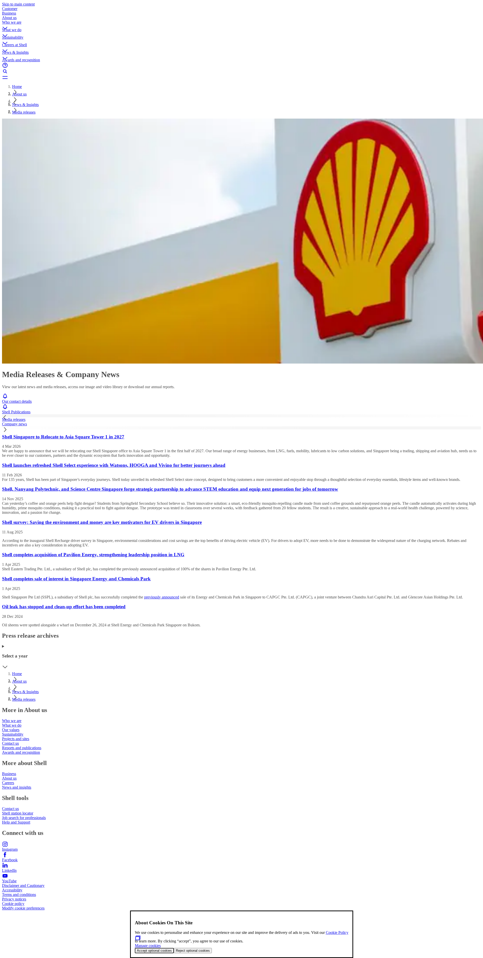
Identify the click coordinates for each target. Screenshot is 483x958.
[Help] (241, 65)
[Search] (241, 71)
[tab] (241, 419)
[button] (241, 24)
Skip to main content (18, 4)
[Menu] (241, 77)
